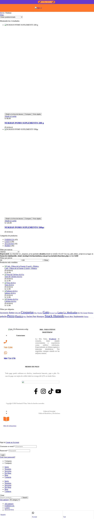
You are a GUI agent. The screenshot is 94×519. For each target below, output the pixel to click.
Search (25, 497)
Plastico (19, 316)
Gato (46, 312)
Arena (11, 312)
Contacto (8, 477)
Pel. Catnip (83, 313)
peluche (3, 316)
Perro (11, 316)
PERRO (8, 246)
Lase (56, 313)
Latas (60, 312)
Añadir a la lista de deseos (14, 114)
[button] (46, 2)
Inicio (2, 13)
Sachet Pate (31, 316)
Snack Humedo (54, 316)
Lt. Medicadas (70, 312)
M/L (79, 313)
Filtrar (46, 260)
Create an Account (12, 442)
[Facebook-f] (36, 391)
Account (34, 517)
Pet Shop (8, 473)
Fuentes (39, 313)
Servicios (8, 471)
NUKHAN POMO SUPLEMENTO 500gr (24, 227)
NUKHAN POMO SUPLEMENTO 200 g (24, 123)
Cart (64, 517)
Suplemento (79, 316)
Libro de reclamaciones (9, 426)
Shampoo (40, 316)
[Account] (33, 513)
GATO (7, 242)
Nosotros (8, 469)
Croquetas (27, 312)
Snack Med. (69, 316)
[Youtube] (58, 391)
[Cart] (64, 513)
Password (4, 451)
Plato (25, 316)
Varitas (86, 316)
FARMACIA (9, 240)
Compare (28, 114)
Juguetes (52, 313)
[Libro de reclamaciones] (6, 419)
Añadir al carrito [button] (10, 116)
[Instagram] (43, 391)
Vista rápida (37, 114)
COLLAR (17, 313)
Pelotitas (90, 313)
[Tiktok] (51, 391)
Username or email (7, 446)
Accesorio (4, 313)
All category (9, 504)
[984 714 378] (5, 352)
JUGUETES (9, 244)
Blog (6, 475)
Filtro (35, 313)
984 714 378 (9, 358)
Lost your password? (7, 457)
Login (2, 455)
